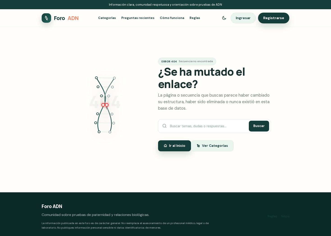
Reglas (195, 18)
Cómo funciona (172, 18)
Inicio (285, 216)
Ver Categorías (215, 145)
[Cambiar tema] (224, 18)
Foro (66, 18)
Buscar (259, 126)
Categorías (107, 18)
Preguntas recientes (137, 18)
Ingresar (243, 18)
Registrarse (273, 18)
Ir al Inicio (177, 145)
